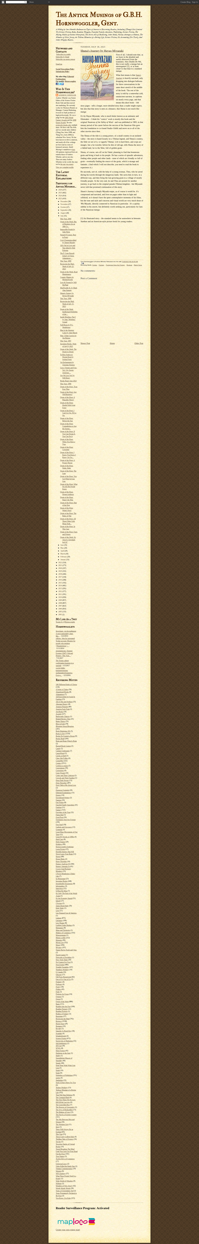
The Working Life (62, 1124)
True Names (60, 1156)
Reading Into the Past (63, 1007)
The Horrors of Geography (65, 1107)
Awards (58, 714)
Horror (58, 857)
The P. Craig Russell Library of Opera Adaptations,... (67, 255)
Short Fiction (60, 1051)
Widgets (58, 1183)
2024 (60, 196)
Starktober (59, 1080)
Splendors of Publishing (64, 1075)
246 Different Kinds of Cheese (66, 685)
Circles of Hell (61, 756)
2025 (60, 193)
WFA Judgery (60, 1174)
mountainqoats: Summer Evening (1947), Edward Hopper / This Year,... (64, 653)
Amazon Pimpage (62, 707)
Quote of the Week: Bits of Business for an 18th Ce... (68, 224)
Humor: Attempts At (63, 866)
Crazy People (60, 773)
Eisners (58, 795)
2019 (60, 571)
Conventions (60, 768)
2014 (60, 586)
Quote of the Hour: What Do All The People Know (68, 486)
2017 (60, 577)
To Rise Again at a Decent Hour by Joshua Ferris (66, 357)
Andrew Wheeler (67, 95)
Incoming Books (61, 881)
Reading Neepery (62, 1009)
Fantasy (58, 810)
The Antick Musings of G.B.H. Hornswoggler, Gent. (99, 19)
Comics (58, 763)
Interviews (59, 888)
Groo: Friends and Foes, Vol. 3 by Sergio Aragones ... (68, 370)
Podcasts (59, 984)
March (62, 554)
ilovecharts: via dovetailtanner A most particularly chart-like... (66, 633)
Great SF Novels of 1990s (65, 837)
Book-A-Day (60, 734)
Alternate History (62, 704)
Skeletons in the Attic (63, 1053)
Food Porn (59, 817)
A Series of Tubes (62, 689)
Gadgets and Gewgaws (64, 827)
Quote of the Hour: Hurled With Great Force (67, 405)
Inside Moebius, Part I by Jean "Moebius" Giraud (68, 319)
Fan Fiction (60, 802)
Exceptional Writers (62, 798)
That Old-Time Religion (64, 1095)
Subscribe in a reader (63, 54)
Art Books (59, 712)
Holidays (59, 844)
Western (58, 1171)
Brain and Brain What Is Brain (66, 741)
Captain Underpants (62, 751)
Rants (58, 1004)
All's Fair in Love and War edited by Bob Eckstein (67, 247)
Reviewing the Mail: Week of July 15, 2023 (67, 303)
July (62, 216)
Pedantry (59, 982)
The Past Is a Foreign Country (66, 1115)
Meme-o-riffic (61, 938)
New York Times (62, 960)
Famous (58, 800)
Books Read (60, 739)
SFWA (58, 1048)
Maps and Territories (63, 930)
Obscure (59, 975)
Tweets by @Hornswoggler (65, 622)
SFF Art (58, 1046)
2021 (60, 565)
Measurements (61, 935)
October (63, 207)
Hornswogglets (70, 81)
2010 (60, 597)
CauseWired (60, 753)
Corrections (60, 771)
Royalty (58, 1029)
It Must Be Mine (61, 891)
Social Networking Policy (65, 69)
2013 (60, 588)
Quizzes (58, 997)
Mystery (59, 947)
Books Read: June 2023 (68, 381)
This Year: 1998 (65, 299)
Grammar (59, 830)
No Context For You (63, 962)
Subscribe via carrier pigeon (65, 59)
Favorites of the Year (63, 812)
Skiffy (58, 1056)
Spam (58, 1073)
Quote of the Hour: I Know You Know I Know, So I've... (68, 454)
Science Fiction (61, 1038)
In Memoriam (60, 879)
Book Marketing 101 (63, 731)
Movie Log (60, 943)
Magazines (59, 928)
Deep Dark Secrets (62, 780)
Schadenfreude (61, 1036)
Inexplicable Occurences (64, 884)
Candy (58, 749)
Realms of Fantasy (62, 1014)
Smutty (58, 1063)
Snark (58, 1070)
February (63, 557)
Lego (57, 911)
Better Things (60, 721)
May (62, 548)
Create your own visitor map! (68, 1230)
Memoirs (59, 940)
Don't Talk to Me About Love (66, 785)
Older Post (138, 343)
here (73, 150)
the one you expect (66, 164)
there (57, 1127)
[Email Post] (82, 263)
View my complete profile (65, 167)
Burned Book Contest (63, 746)
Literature (59, 921)
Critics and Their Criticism (65, 775)
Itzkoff (58, 901)
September (64, 210)
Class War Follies (62, 758)
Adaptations (60, 694)
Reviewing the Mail (62, 1019)
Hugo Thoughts (61, 861)
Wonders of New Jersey (64, 1186)
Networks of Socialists (64, 957)
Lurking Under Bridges (64, 925)
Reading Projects (61, 1011)
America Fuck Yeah (62, 709)
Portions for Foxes (62, 994)
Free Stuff (59, 825)
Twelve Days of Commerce (65, 1159)
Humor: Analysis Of (63, 864)
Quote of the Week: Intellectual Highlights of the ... (69, 311)
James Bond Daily (62, 906)
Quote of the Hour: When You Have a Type (67, 441)
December (64, 201)
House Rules (60, 859)
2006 (60, 609)
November (64, 204)
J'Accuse (59, 903)
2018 (60, 574)
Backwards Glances (62, 716)
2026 (60, 190)
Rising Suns (60, 1024)
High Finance (60, 842)
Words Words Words (63, 1188)
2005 (60, 612)
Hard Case (59, 839)
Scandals (59, 1033)
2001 (60, 615)
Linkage (58, 918)
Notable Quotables (62, 967)
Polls (57, 992)
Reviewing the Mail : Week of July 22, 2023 (67, 266)
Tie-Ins (58, 1142)
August (63, 213)
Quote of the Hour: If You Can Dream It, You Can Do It (67, 433)
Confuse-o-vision (62, 766)
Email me (59, 64)
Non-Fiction (60, 965)
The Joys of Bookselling (64, 1110)
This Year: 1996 (65, 384)
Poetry (58, 987)
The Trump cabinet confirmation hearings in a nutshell (65, 663)
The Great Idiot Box (63, 1105)
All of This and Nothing (64, 702)
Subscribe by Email (62, 57)
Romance (59, 1026)
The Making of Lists (63, 1112)
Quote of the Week (62, 1002)
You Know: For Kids (63, 1198)
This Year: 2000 (65, 219)
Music (58, 945)
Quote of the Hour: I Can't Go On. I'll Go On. (68, 413)
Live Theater (60, 923)
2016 (60, 580)
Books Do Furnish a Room (65, 736)
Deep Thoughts (61, 783)
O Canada (59, 972)
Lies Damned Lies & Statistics (66, 913)
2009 (60, 600)
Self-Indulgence (61, 1043)
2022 (60, 563)
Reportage (59, 1016)
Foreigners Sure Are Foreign (66, 820)
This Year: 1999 (65, 261)
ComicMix (59, 761)
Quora (58, 999)
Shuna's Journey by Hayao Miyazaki (102, 50)
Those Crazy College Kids (65, 1137)
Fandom (58, 807)
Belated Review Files (63, 719)
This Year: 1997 (65, 341)
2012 (60, 591)
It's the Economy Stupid (64, 898)
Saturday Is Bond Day (63, 1031)
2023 (60, 199)
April (62, 551)
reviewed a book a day (63, 125)
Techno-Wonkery (62, 1088)
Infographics (60, 886)
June (62, 545)
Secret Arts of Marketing (64, 1041)
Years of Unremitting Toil (64, 1191)
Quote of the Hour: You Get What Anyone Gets (68, 478)
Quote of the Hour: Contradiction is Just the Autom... (68, 426)
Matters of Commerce (63, 933)
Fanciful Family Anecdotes (65, 805)
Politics (58, 989)
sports (58, 1078)
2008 (60, 603)
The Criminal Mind (62, 1097)
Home (112, 343)
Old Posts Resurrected (63, 977)
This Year (59, 1134)
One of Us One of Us (63, 979)
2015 (60, 583)
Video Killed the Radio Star (65, 1166)
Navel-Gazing (60, 955)
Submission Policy (62, 72)
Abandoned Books (62, 692)
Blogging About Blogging (65, 726)
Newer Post (85, 343)
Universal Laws (61, 1164)
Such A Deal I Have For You (66, 1083)
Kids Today (60, 908)
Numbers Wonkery (62, 970)
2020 (60, 568)
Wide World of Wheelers (64, 1181)
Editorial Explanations (63, 793)
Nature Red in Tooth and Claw (66, 950)
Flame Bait (59, 815)
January (63, 560)
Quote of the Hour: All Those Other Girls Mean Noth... (68, 521)
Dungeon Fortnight (62, 790)
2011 (60, 594)
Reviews (59, 1021)
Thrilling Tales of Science (64, 1139)
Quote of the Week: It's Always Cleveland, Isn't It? (68, 539)
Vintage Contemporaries (64, 1169)
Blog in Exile (60, 724)
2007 (60, 606)
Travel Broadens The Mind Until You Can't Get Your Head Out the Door (67, 1151)
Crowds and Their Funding (65, 778)
